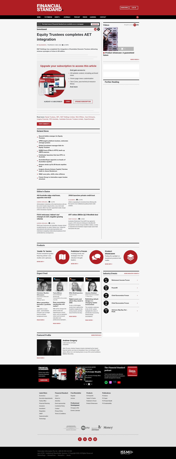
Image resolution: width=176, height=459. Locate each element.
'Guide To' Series (44, 251)
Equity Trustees (50, 117)
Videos (85, 17)
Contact (103, 17)
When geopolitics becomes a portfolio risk (44, 304)
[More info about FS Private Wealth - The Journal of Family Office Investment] (97, 373)
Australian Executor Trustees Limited (71, 119)
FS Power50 (48, 17)
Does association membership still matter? (59, 304)
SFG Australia (53, 119)
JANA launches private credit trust (81, 195)
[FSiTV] (136, 24)
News (39, 17)
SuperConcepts (89, 119)
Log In (134, 8)
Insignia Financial (42, 119)
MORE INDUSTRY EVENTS (131, 273)
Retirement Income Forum (121, 280)
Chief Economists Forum (120, 295)
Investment (42, 29)
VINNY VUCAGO (72, 219)
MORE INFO (40, 261)
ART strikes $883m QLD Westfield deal (83, 215)
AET (57, 117)
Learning (93, 17)
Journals (66, 17)
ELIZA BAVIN (42, 45)
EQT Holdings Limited (67, 117)
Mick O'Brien (80, 117)
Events (57, 17)
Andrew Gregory (70, 340)
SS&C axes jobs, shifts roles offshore (52, 174)
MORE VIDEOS (134, 59)
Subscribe (124, 8)
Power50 (115, 288)
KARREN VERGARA (42, 202)
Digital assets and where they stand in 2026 (76, 300)
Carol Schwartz (90, 117)
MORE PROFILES (96, 335)
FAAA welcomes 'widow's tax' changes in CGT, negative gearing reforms (50, 217)
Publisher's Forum (79, 251)
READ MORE (40, 320)
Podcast (77, 17)
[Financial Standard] (50, 7)
